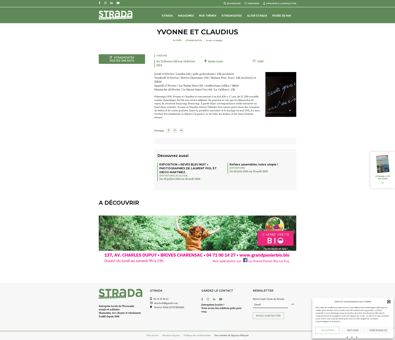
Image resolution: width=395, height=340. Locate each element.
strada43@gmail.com (166, 303)
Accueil (177, 40)
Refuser (353, 330)
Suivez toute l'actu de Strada (268, 299)
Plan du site (153, 335)
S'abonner (253, 3)
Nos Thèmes (207, 15)
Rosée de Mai (281, 15)
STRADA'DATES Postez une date (122, 59)
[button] (388, 301)
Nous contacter (268, 315)
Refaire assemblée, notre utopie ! (254, 164)
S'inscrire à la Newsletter (281, 3)
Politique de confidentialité (197, 335)
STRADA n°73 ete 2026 (382, 177)
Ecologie (182, 175)
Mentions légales (171, 335)
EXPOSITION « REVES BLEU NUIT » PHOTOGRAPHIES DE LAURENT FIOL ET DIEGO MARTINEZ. (188, 168)
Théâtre (161, 55)
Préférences (378, 330)
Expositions (167, 175)
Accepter (327, 330)
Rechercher (234, 3)
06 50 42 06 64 (161, 299)
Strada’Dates (232, 15)
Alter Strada (257, 15)
